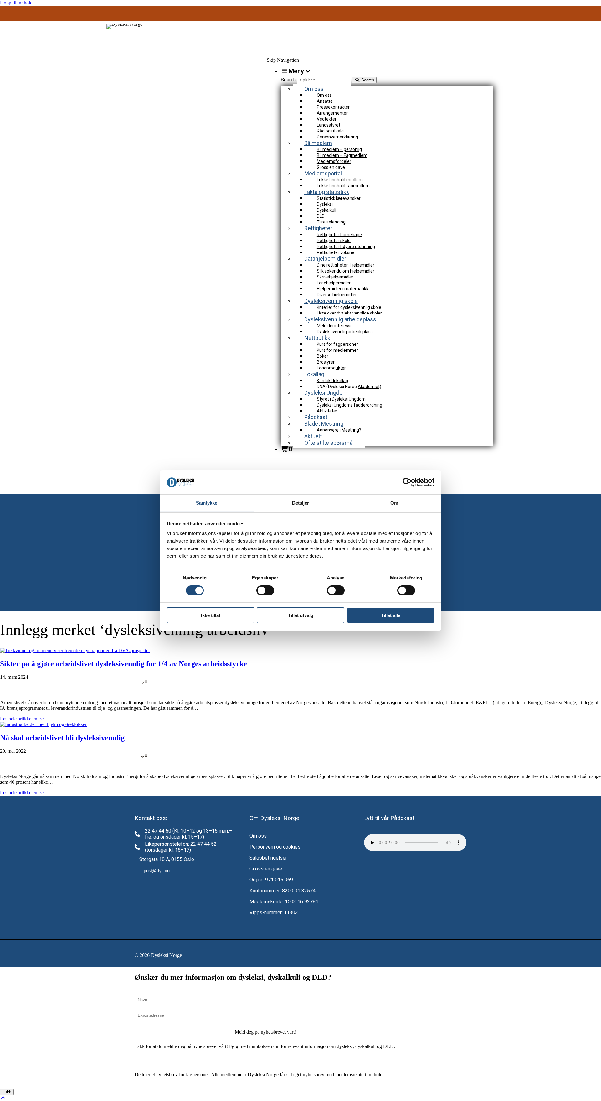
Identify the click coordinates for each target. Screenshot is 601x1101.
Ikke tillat (210, 615)
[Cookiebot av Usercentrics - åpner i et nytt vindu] (407, 482)
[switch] (265, 590)
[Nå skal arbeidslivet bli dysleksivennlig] (43, 724)
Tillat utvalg (300, 615)
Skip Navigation (283, 60)
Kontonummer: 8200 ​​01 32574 (282, 891)
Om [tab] (394, 503)
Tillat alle (390, 615)
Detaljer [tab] (300, 503)
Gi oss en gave (265, 869)
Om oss (258, 836)
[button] (265, 1032)
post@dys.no (157, 870)
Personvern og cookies (274, 847)
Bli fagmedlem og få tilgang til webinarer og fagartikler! (300, 15)
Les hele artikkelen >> (22, 718)
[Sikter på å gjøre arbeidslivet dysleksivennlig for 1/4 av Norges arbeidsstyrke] (75, 650)
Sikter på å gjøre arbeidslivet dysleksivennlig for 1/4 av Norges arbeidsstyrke (123, 664)
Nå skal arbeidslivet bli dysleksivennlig (62, 738)
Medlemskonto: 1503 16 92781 (283, 902)
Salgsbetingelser (268, 858)
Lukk (7, 1092)
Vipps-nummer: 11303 (273, 913)
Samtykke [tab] (207, 503)
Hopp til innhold (16, 2)
